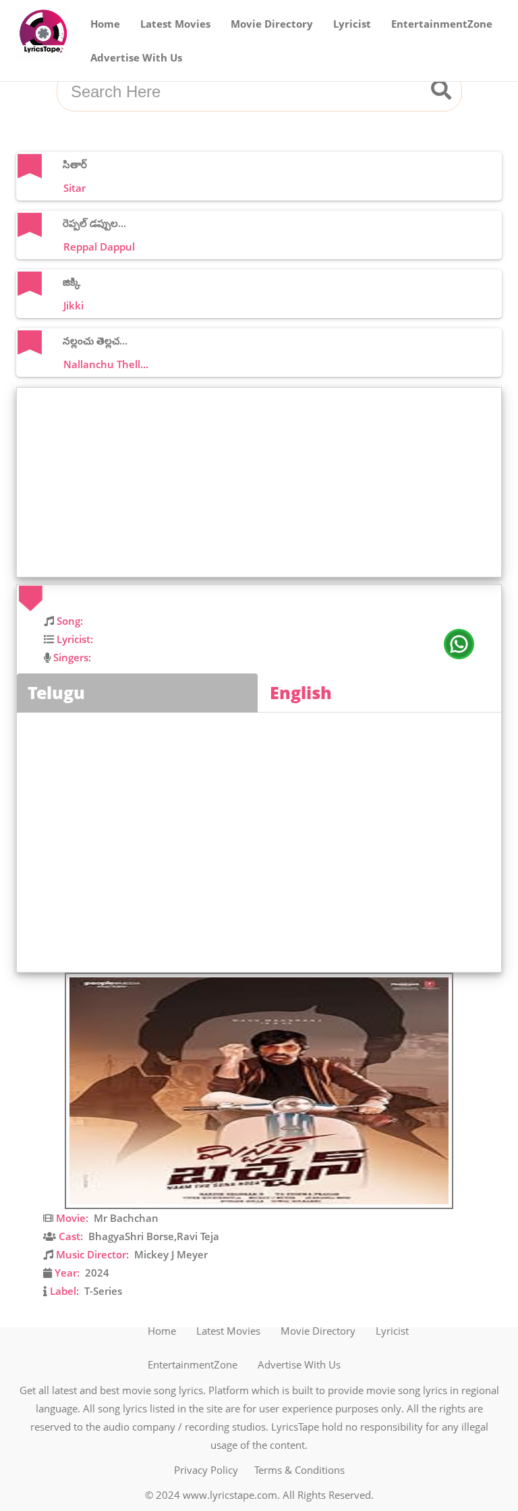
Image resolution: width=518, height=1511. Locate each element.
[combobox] (242, 92)
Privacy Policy (206, 1470)
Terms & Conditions (299, 1470)
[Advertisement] (262, 482)
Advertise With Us (136, 57)
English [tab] (301, 692)
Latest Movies (175, 23)
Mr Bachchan (126, 1218)
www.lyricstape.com (230, 1495)
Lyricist (352, 23)
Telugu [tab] (56, 692)
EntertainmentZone (441, 23)
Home (105, 23)
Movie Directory (272, 23)
